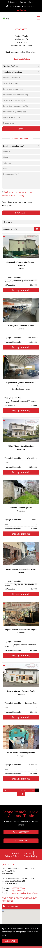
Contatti (15, 853)
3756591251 (22, 840)
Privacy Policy (12, 856)
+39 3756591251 (29, 6)
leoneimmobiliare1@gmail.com (21, 2)
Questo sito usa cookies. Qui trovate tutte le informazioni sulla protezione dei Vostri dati (20, 931)
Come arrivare (12, 906)
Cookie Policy (30, 856)
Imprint (27, 853)
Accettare (10, 941)
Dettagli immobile (21, 290)
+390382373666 (14, 6)
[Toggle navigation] (37, 18)
